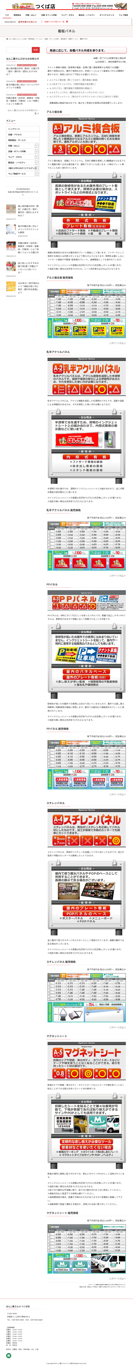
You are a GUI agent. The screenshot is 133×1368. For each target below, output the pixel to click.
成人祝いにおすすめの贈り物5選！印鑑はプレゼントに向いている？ (28, 268)
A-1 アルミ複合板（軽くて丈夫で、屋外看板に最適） (74, 80)
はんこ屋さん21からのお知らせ (27, 65)
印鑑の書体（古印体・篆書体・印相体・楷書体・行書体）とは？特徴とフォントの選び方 (22, 101)
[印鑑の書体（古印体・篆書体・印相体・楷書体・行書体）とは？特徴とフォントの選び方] (11, 246)
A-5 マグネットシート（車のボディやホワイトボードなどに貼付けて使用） (85, 96)
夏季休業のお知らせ (27, 22)
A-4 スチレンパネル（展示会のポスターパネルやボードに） (77, 92)
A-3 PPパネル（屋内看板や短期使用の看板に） (71, 88)
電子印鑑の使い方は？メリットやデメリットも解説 (28, 229)
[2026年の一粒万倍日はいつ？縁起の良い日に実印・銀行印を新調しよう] (11, 286)
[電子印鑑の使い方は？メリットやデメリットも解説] (11, 229)
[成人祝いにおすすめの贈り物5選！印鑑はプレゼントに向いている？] (11, 266)
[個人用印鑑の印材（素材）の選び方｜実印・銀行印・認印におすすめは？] (11, 209)
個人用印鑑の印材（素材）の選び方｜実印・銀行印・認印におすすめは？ (22, 71)
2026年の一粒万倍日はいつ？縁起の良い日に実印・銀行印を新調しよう (28, 288)
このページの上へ (117, 343)
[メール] (8, 1355)
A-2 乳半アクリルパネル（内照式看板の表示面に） (73, 84)
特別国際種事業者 (23, 189)
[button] (54, 21)
